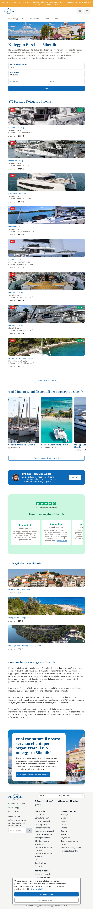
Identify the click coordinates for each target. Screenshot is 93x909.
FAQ (36, 859)
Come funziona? (42, 818)
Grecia (64, 821)
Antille (63, 834)
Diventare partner (42, 877)
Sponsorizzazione (42, 827)
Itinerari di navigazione (71, 847)
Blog (39, 805)
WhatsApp (15, 807)
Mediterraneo (34, 19)
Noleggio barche (18, 19)
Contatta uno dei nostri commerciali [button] (32, 774)
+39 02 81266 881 (18, 803)
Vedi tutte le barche (45, 380)
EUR (67, 795)
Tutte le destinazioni (69, 841)
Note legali (39, 844)
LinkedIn (76, 801)
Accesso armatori (42, 874)
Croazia (46, 19)
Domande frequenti (43, 834)
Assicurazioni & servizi (44, 831)
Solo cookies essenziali (46, 900)
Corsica (64, 831)
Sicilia (63, 818)
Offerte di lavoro (42, 841)
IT (43, 795)
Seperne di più (37, 889)
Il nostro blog (40, 863)
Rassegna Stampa (42, 837)
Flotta (63, 844)
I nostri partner (41, 824)
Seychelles (65, 837)
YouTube (52, 801)
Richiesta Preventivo (69, 851)
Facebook (40, 801)
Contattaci (74, 477)
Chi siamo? (39, 814)
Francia (64, 827)
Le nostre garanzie (43, 821)
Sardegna (65, 814)
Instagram (64, 801)
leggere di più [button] (62, 541)
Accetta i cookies (46, 894)
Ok (29, 830)
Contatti (38, 866)
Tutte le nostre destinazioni (46, 458)
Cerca (47, 88)
